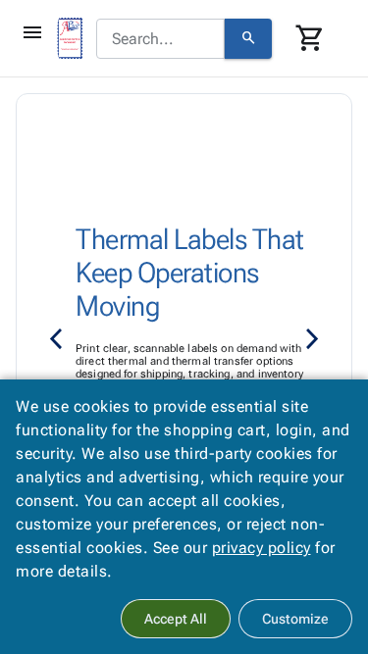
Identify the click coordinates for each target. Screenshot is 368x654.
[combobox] (160, 39)
